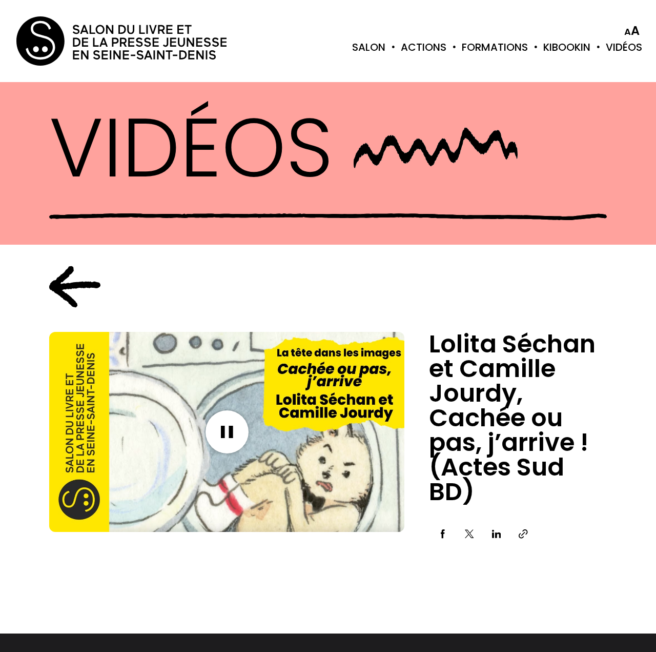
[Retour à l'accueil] (57, 41)
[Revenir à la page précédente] (74, 286)
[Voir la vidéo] (226, 432)
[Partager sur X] (469, 534)
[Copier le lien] (523, 534)
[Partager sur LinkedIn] (496, 534)
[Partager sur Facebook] (442, 534)
